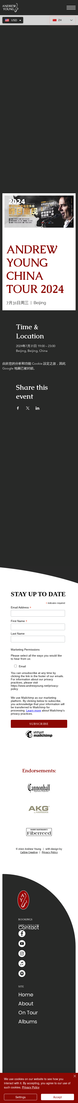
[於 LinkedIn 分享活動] (37, 408)
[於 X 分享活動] (28, 408)
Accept (57, 1097)
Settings (20, 1097)
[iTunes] (21, 963)
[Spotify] (21, 973)
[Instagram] (21, 953)
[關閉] (72, 1078)
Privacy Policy (50, 852)
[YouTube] (21, 943)
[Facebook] (21, 933)
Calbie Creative (29, 852)
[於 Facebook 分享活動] (18, 408)
